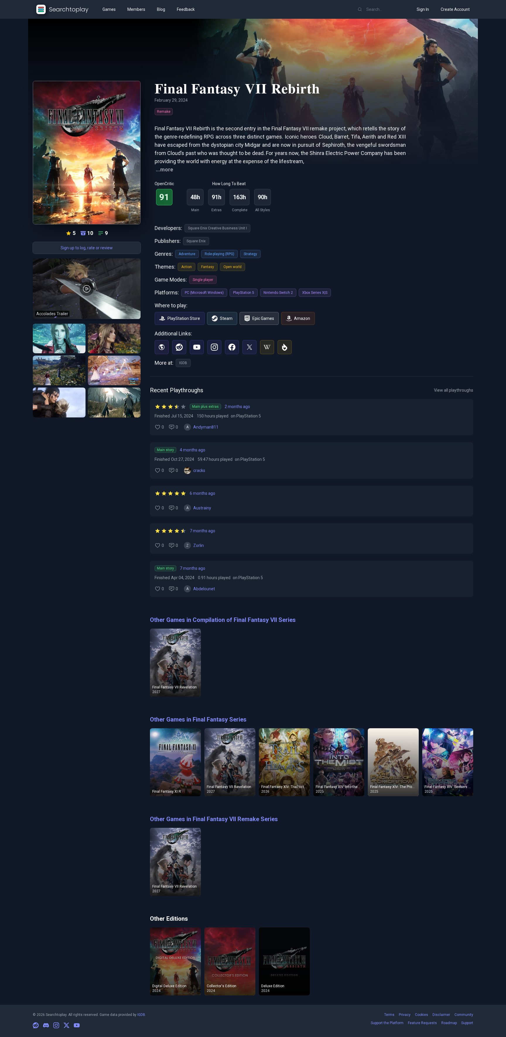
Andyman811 (205, 427)
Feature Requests (422, 1023)
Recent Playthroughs (176, 390)
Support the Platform (387, 1023)
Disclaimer (441, 1015)
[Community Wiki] (285, 347)
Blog (161, 9)
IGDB (183, 363)
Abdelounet (204, 588)
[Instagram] (214, 347)
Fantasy (207, 267)
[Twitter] (249, 347)
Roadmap (449, 1023)
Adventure (187, 254)
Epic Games (263, 318)
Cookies (421, 1015)
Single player (203, 280)
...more (164, 169)
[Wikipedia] (267, 347)
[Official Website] (162, 347)
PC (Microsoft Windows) (204, 293)
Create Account (455, 9)
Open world (232, 267)
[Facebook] (232, 347)
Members (136, 9)
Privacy (405, 1015)
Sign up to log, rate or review (87, 247)
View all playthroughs (453, 390)
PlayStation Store (183, 318)
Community (463, 1015)
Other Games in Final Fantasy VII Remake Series (214, 819)
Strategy (250, 254)
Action (186, 267)
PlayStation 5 (243, 293)
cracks (199, 470)
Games (109, 9)
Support (467, 1023)
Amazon (302, 318)
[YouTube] (197, 347)
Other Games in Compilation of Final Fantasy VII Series (223, 619)
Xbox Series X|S (314, 293)
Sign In (423, 9)
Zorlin (198, 545)
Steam (226, 318)
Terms (389, 1015)
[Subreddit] (179, 347)
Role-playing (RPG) (219, 254)
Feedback (186, 9)
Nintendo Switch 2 (278, 293)
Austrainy (202, 508)
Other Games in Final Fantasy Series (198, 719)
